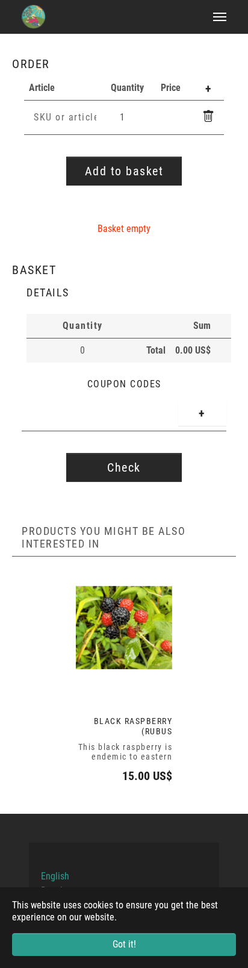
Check (124, 467)
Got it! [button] (124, 944)
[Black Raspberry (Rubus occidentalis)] (124, 627)
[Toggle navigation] (219, 17)
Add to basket (124, 171)
